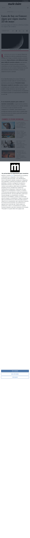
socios (12, 175)
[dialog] (15, 349)
